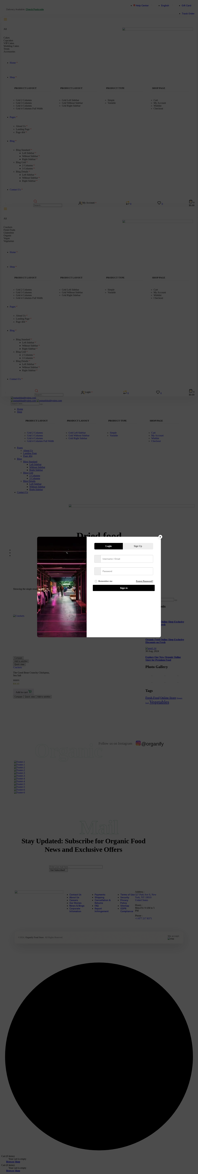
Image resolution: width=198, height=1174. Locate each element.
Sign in (124, 588)
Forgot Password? (144, 581)
